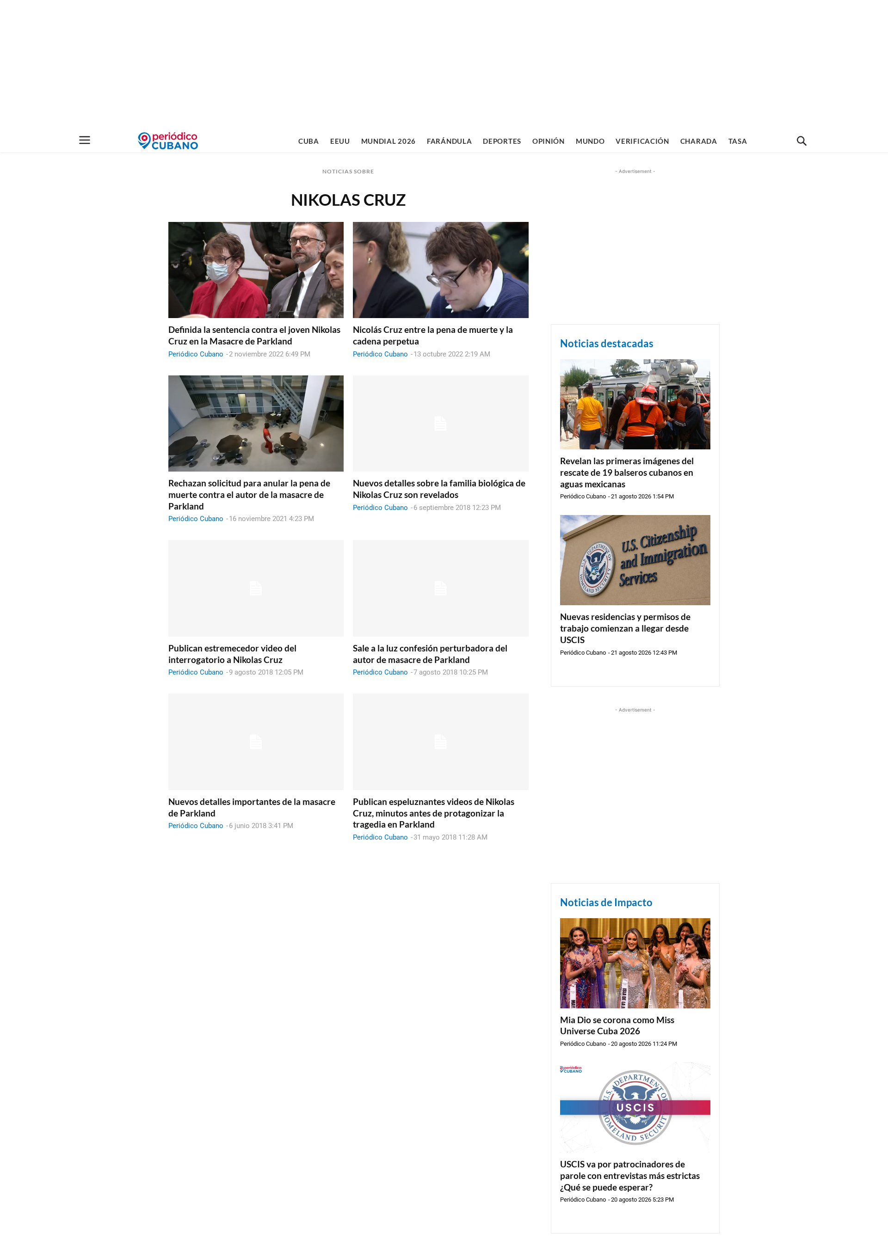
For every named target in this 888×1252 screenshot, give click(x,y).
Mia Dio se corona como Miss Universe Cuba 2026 (617, 1025)
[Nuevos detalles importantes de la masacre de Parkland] (256, 742)
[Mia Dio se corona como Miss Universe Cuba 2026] (635, 963)
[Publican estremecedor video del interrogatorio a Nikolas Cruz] (256, 588)
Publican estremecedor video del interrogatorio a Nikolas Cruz (232, 654)
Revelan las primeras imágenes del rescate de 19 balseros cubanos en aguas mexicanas (627, 472)
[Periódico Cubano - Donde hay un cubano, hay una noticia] (168, 140)
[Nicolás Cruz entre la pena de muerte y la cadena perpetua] (440, 270)
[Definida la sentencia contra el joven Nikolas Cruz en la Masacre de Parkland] (256, 270)
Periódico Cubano (195, 354)
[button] (801, 141)
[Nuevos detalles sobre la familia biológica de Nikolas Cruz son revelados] (440, 423)
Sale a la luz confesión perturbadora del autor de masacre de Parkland (430, 654)
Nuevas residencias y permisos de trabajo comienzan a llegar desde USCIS (625, 627)
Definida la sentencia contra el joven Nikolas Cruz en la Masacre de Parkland (254, 335)
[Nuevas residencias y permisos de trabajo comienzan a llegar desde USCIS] (635, 560)
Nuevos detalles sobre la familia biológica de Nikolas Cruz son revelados (439, 489)
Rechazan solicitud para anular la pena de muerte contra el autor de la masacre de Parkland (249, 494)
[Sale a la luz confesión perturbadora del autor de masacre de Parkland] (440, 588)
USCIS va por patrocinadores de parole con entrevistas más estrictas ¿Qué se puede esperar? (630, 1175)
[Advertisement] (444, 64)
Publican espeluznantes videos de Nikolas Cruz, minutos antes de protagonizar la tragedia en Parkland (433, 812)
